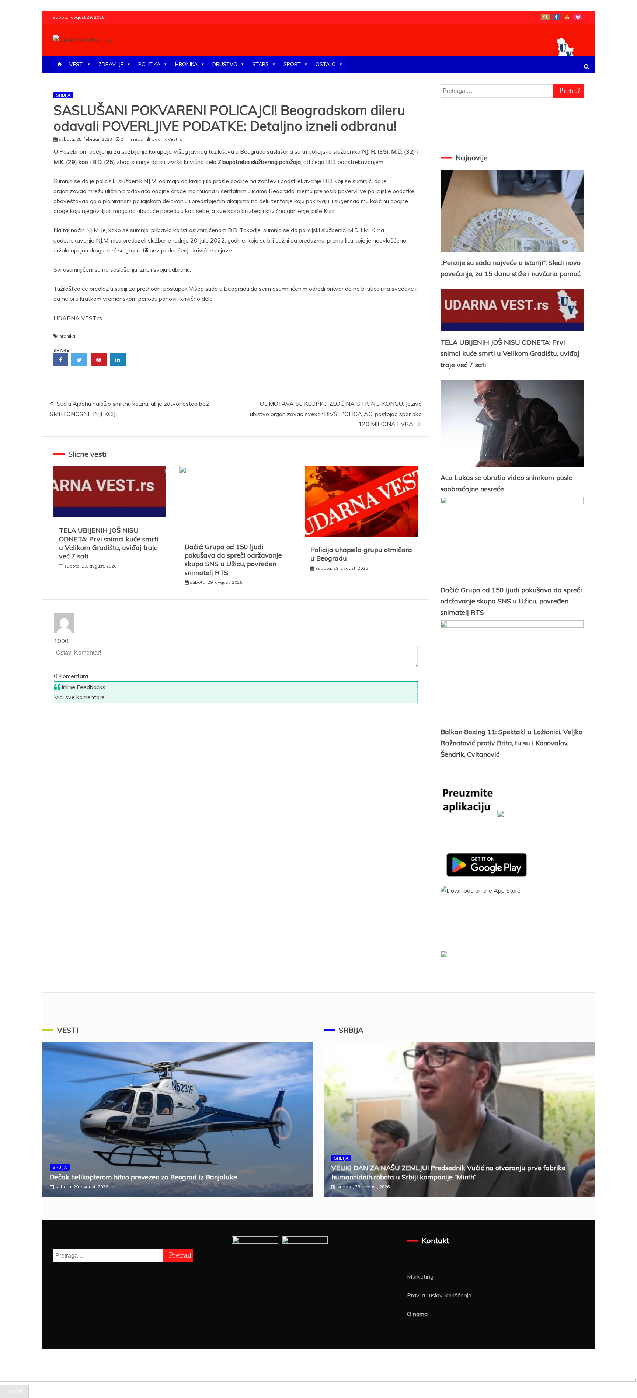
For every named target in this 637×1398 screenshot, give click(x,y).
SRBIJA (63, 95)
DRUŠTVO (224, 64)
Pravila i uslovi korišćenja (439, 1295)
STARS (260, 64)
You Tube (567, 17)
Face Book (556, 17)
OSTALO (326, 64)
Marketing (420, 1276)
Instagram (578, 17)
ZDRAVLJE (110, 64)
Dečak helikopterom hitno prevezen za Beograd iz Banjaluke (143, 1177)
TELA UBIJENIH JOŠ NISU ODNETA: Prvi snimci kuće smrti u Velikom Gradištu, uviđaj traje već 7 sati (109, 543)
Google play (545, 17)
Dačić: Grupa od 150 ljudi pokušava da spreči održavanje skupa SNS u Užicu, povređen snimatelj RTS (233, 560)
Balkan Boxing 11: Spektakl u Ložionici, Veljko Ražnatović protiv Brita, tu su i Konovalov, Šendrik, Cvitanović (511, 743)
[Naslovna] (59, 64)
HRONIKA (186, 64)
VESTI (76, 64)
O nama (417, 1314)
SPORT (292, 64)
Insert (14, 1391)
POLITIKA (149, 64)
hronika (67, 336)
